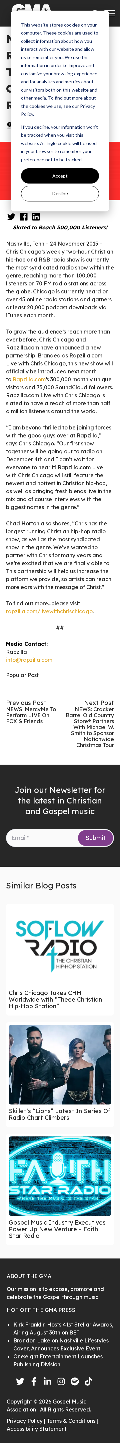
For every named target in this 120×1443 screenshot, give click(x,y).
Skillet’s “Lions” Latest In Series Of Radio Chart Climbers (59, 1114)
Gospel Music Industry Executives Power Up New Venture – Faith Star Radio (57, 1229)
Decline (60, 193)
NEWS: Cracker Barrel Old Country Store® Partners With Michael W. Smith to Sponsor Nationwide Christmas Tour (90, 727)
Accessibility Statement (37, 1428)
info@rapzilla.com (29, 659)
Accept (60, 176)
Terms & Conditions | (72, 1420)
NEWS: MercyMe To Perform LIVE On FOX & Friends (31, 715)
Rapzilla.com (29, 379)
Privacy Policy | (27, 1420)
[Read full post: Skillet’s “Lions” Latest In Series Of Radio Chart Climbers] (60, 1064)
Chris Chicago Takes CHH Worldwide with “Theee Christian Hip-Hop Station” (55, 999)
